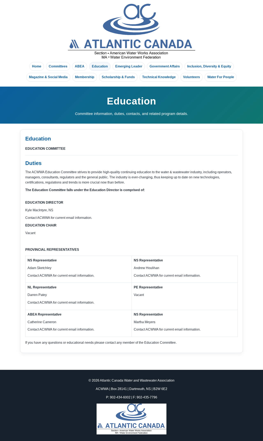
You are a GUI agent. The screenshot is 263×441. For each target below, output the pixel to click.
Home (36, 66)
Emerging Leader (128, 66)
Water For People (220, 77)
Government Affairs (165, 66)
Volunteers (191, 77)
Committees (58, 66)
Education (100, 66)
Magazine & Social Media (48, 77)
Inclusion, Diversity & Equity (209, 66)
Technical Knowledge (159, 77)
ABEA (79, 66)
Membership (84, 77)
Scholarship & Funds (118, 77)
